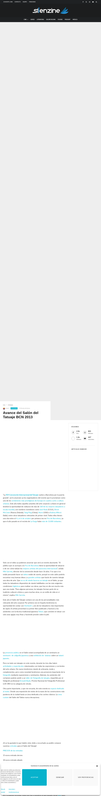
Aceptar (34, 777)
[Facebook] (83, 2)
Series (33, 19)
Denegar (60, 777)
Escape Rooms (50, 19)
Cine (25, 19)
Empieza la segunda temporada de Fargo (87, 475)
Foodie (60, 19)
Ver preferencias (86, 777)
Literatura (40, 19)
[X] (86, 2)
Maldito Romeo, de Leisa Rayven (86, 484)
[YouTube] (93, 2)
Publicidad (32, 1)
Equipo (25, 1)
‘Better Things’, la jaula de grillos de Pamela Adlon (86, 465)
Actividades (14, 408)
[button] (97, 766)
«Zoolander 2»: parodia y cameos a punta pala (86, 456)
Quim (7, 408)
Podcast (67, 19)
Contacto (18, 1)
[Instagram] (89, 2)
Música (75, 19)
